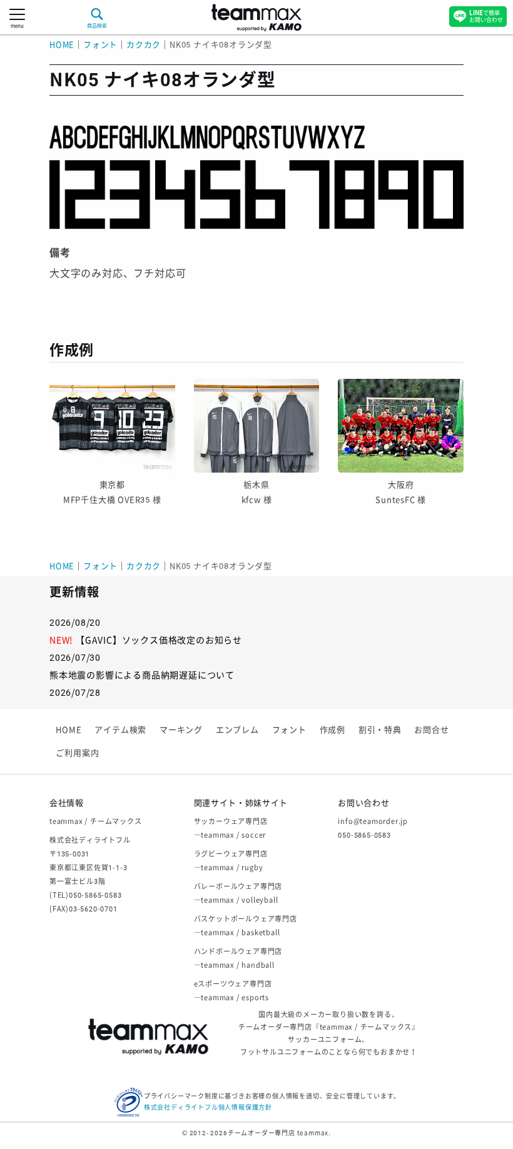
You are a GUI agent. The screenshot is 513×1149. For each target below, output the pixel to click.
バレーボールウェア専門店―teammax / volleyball (238, 894)
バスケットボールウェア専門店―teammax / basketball (245, 926)
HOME (61, 44)
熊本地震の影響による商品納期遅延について (142, 675)
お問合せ (431, 730)
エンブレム (237, 730)
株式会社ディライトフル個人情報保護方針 (208, 1107)
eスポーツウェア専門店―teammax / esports (233, 991)
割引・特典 (380, 730)
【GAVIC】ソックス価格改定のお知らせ (159, 640)
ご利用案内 (77, 753)
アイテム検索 (120, 730)
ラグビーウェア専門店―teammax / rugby (231, 861)
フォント (289, 730)
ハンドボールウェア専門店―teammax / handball (238, 959)
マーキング (181, 730)
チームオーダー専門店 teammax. (279, 1133)
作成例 (332, 730)
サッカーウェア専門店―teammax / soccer (231, 829)
